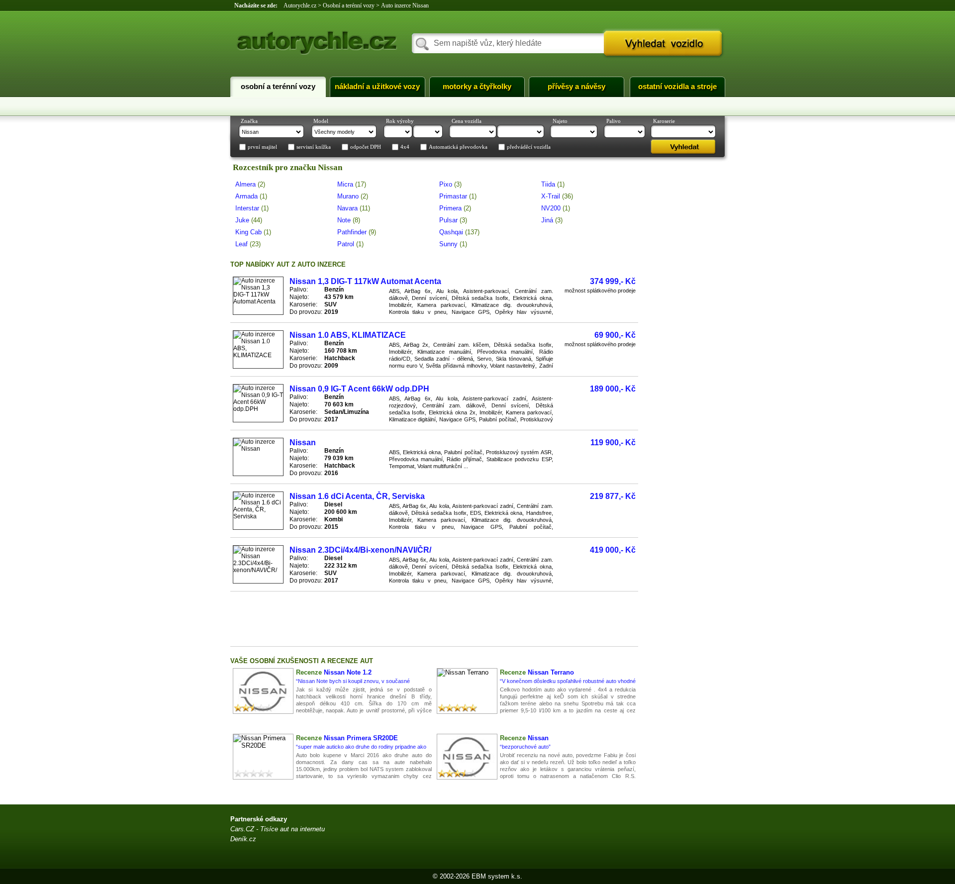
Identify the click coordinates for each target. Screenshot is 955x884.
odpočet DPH (365, 147)
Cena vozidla (466, 121)
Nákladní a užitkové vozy (377, 87)
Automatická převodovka (458, 147)
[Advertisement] (434, 618)
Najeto (560, 121)
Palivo (613, 121)
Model (320, 121)
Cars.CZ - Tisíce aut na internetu (277, 829)
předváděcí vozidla (529, 147)
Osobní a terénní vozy (278, 87)
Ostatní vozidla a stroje (677, 87)
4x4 (404, 147)
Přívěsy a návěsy (576, 87)
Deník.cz (243, 839)
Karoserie (664, 121)
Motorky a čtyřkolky (477, 87)
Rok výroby (400, 121)
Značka (249, 121)
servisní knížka (313, 147)
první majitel (262, 147)
